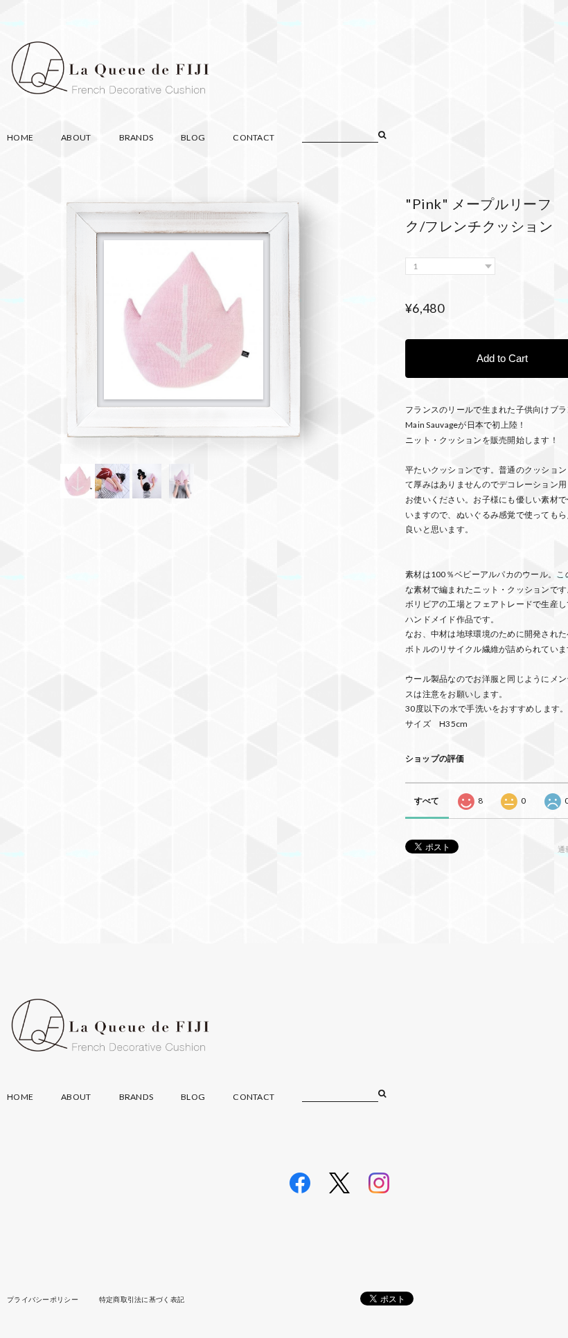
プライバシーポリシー (42, 1299)
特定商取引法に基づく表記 (141, 1299)
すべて (427, 800)
